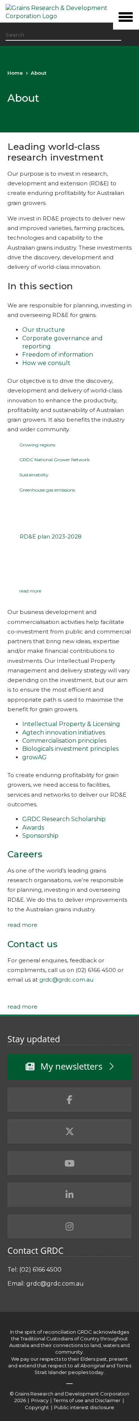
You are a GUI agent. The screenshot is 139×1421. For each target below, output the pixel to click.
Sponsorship (40, 835)
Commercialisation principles (64, 740)
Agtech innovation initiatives (63, 732)
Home (15, 73)
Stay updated (33, 1039)
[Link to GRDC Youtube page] (69, 1163)
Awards (33, 827)
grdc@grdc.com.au (66, 979)
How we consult (46, 363)
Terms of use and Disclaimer (86, 1400)
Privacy (40, 1400)
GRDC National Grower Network (54, 459)
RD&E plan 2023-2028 (51, 536)
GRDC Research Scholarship (64, 819)
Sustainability (34, 474)
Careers (24, 854)
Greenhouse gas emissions (47, 490)
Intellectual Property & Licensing (71, 724)
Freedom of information (57, 354)
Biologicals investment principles (70, 748)
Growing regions (37, 445)
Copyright (37, 1407)
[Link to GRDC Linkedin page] (69, 1194)
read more (30, 591)
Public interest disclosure (84, 1407)
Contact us (32, 943)
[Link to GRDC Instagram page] (69, 1226)
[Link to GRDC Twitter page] (69, 1131)
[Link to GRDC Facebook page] (69, 1099)
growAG (34, 757)
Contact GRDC (35, 1250)
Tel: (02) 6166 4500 (34, 1269)
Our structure (43, 329)
